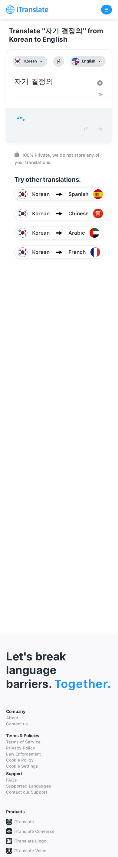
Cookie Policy (20, 760)
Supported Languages (28, 786)
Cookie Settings (22, 766)
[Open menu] (106, 9)
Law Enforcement (23, 754)
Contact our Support (26, 792)
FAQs (11, 780)
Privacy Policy (20, 748)
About (12, 717)
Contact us (17, 723)
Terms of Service (23, 742)
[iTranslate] (27, 9)
